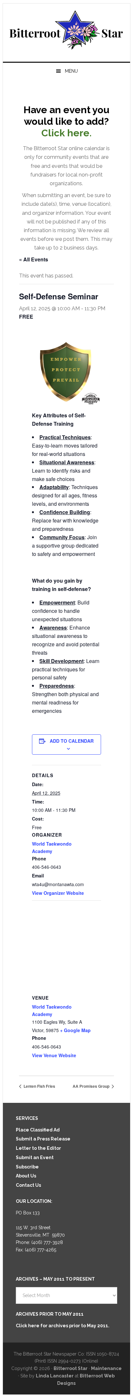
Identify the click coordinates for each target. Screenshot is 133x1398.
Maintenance (106, 1368)
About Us (26, 1175)
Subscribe (27, 1166)
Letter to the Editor (38, 1148)
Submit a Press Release (43, 1138)
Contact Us (28, 1185)
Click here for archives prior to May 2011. (62, 1325)
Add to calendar (72, 741)
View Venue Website (54, 1055)
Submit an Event (35, 1157)
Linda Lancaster (55, 1375)
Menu (71, 71)
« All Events (33, 259)
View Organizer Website (58, 893)
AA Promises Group (91, 1086)
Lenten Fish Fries (39, 1086)
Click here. (66, 133)
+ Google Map (75, 1030)
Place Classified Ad (38, 1129)
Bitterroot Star (66, 30)
